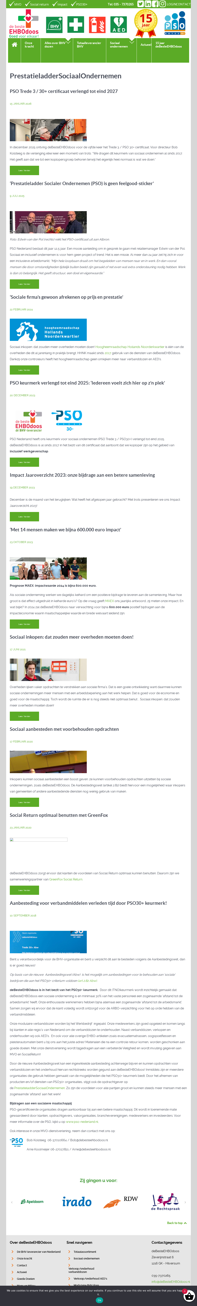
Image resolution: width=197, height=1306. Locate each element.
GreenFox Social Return (65, 879)
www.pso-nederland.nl (82, 1122)
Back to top (175, 1223)
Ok (99, 1300)
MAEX (110, 601)
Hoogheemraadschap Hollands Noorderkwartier (129, 347)
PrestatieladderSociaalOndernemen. (39, 1088)
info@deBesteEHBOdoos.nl (171, 1282)
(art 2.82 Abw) (87, 981)
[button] (12, 1202)
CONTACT (183, 4)
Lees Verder (24, 170)
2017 (108, 353)
